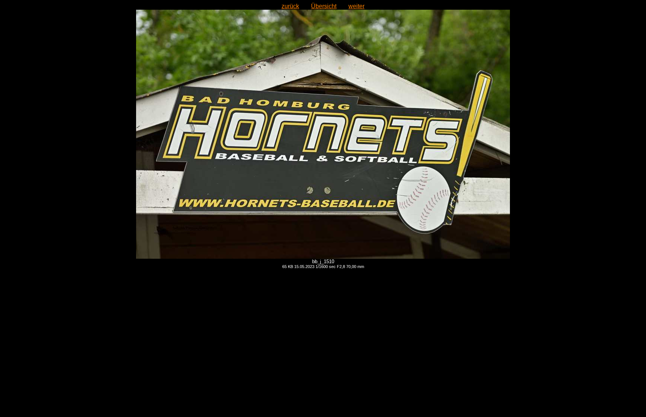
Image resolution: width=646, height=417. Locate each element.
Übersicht (323, 6)
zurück (290, 6)
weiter (356, 6)
